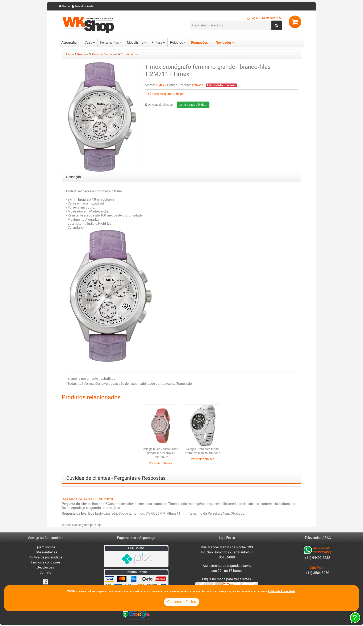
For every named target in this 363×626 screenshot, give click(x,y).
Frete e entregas (45, 552)
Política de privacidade (45, 557)
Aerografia (69, 42)
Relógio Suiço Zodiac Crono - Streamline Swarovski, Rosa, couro (160, 453)
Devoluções (45, 567)
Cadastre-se (273, 18)
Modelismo (135, 42)
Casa (88, 42)
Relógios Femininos (104, 54)
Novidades (223, 42)
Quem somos (45, 547)
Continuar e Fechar (181, 602)
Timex (160, 85)
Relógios (176, 42)
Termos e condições (45, 562)
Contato (45, 572)
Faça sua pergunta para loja (82, 525)
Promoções (199, 42)
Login (254, 18)
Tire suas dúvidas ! (195, 104)
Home (65, 6)
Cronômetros (129, 54)
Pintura (156, 42)
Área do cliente (83, 6)
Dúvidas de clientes (160, 105)
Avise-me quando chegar (167, 94)
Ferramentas (109, 42)
